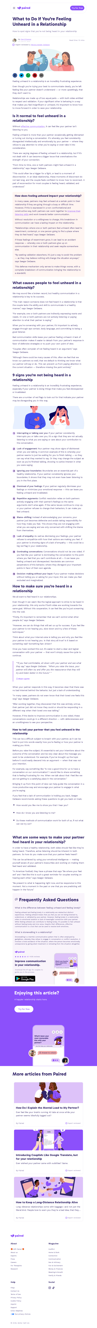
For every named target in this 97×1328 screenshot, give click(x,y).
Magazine (53, 1243)
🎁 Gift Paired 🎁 (17, 1249)
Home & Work (53, 1252)
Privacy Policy (16, 1298)
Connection (52, 1256)
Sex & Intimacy (54, 1262)
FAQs (13, 1288)
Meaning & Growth (55, 1272)
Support (14, 1307)
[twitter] (21, 75)
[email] (41, 75)
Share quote (24, 679)
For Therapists (16, 1266)
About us (14, 1252)
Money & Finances (55, 1269)
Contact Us (15, 1291)
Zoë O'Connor (26, 39)
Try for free (77, 8)
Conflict (51, 1249)
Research (14, 1269)
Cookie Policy (16, 1301)
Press (13, 1259)
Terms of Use (16, 1294)
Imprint (13, 1304)
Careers (13, 1262)
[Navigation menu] (14, 8)
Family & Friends (55, 1275)
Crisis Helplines (17, 1311)
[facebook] (15, 75)
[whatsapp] (28, 75)
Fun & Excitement (55, 1266)
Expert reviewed (21, 45)
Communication (54, 1259)
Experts (14, 1256)
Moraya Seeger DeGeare (40, 45)
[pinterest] (34, 75)
